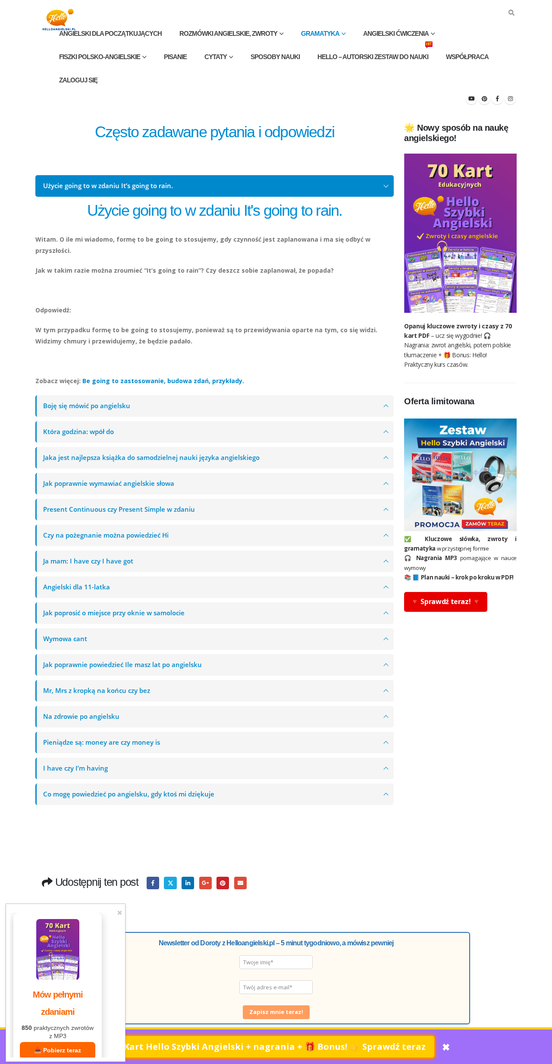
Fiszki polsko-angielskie (99, 56)
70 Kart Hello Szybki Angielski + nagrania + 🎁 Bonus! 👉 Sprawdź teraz (269, 1046)
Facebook (153, 883)
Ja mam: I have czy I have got (88, 561)
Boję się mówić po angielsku (86, 405)
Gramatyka (320, 33)
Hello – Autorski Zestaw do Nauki (374, 52)
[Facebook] (497, 98)
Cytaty (215, 56)
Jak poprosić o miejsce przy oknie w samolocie (114, 612)
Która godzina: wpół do (78, 431)
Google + (205, 883)
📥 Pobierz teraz (57, 1050)
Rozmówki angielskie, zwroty (228, 33)
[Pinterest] (484, 98)
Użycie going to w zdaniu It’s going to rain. (108, 185)
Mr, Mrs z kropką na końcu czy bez (96, 690)
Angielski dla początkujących (110, 33)
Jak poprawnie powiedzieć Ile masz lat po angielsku (122, 664)
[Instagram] (510, 98)
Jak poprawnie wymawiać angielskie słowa (108, 483)
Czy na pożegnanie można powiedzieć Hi (106, 535)
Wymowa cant (65, 638)
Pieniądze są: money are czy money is (101, 742)
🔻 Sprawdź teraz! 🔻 (446, 601)
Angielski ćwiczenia (396, 33)
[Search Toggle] (511, 13)
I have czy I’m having (75, 768)
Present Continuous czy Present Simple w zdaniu (119, 509)
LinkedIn (188, 883)
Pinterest (222, 883)
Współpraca (467, 56)
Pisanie (175, 56)
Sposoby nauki (275, 56)
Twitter (170, 883)
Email (240, 883)
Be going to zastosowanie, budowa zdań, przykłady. (163, 381)
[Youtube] (471, 98)
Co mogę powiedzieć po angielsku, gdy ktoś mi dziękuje (128, 794)
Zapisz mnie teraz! (276, 1012)
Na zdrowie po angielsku (81, 716)
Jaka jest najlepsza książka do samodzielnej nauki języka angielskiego (151, 457)
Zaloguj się (78, 80)
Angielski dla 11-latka (76, 587)
